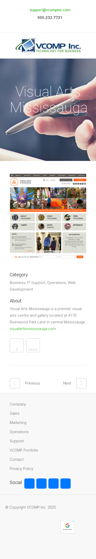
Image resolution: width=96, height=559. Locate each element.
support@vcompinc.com (50, 10)
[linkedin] (65, 483)
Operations (19, 432)
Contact (17, 459)
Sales (14, 413)
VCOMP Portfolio (24, 450)
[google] (53, 483)
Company (18, 404)
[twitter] (41, 483)
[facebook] (29, 483)
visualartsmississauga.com (33, 328)
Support (17, 441)
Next (67, 383)
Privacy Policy (21, 468)
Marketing (18, 422)
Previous (32, 383)
